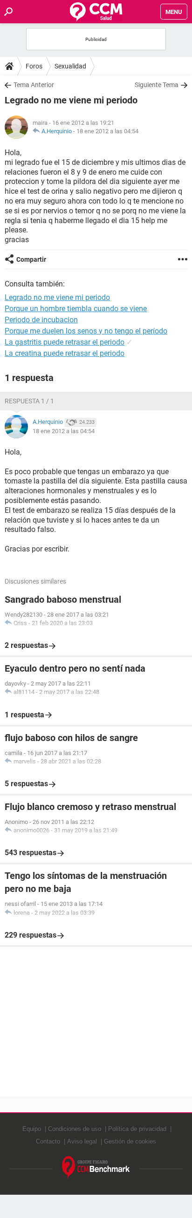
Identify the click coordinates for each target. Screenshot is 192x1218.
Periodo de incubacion (41, 319)
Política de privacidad (137, 1128)
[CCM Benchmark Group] (96, 1167)
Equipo (31, 1128)
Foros (34, 66)
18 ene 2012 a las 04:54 (107, 131)
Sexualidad (70, 66)
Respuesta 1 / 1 (29, 401)
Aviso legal (82, 1141)
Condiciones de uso (74, 1128)
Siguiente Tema (156, 84)
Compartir (31, 259)
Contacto (48, 1141)
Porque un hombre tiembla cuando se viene (76, 308)
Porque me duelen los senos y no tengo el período (86, 331)
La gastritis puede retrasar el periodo (64, 342)
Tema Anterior (34, 84)
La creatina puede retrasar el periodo (64, 353)
